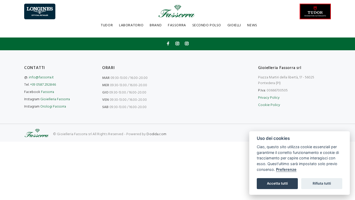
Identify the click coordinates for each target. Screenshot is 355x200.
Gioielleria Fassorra (55, 99)
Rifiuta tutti (322, 183)
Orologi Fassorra (53, 107)
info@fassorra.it (41, 77)
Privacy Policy (269, 98)
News (252, 25)
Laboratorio (131, 25)
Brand (156, 25)
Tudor (107, 25)
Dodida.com (156, 134)
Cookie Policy (269, 105)
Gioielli (234, 25)
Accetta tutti (277, 183)
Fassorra (177, 25)
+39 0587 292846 (43, 85)
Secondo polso (206, 25)
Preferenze (286, 169)
